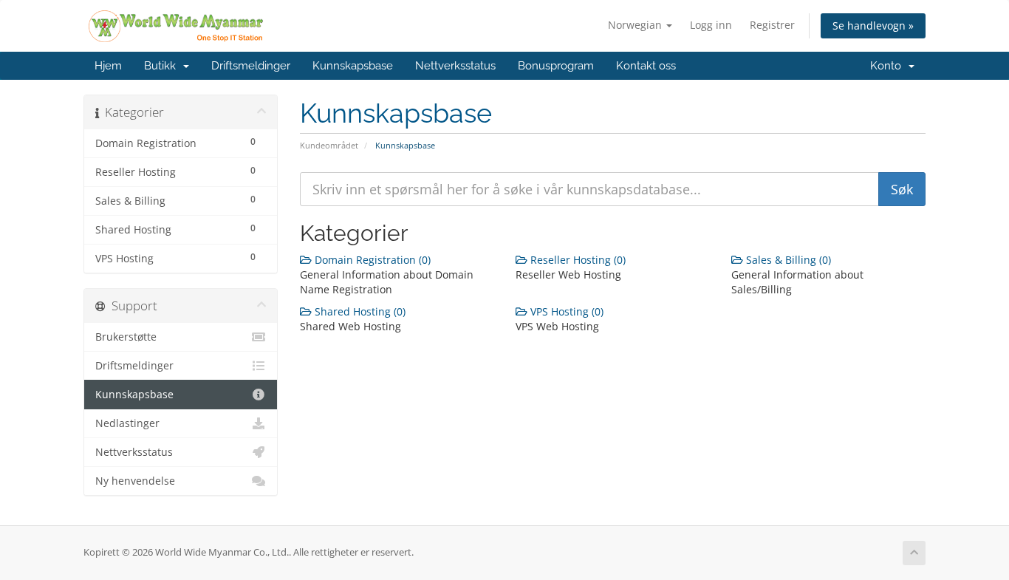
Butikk (163, 65)
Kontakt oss (646, 65)
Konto (888, 65)
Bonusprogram (556, 65)
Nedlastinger (127, 423)
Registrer (772, 25)
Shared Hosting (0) (359, 311)
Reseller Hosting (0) (576, 260)
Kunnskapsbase (352, 65)
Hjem (108, 65)
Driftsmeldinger (250, 65)
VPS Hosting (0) (565, 311)
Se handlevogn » (873, 25)
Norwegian (636, 25)
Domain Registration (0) (371, 260)
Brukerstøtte (126, 337)
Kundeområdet (329, 145)
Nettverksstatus (455, 65)
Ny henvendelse (135, 481)
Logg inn (711, 25)
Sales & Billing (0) (787, 260)
